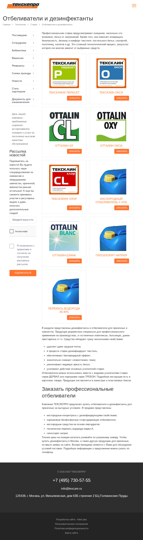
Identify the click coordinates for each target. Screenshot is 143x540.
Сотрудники (19, 42)
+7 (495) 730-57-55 (71, 480)
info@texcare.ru (71, 488)
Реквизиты (18, 65)
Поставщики (19, 35)
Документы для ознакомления (21, 101)
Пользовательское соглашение (71, 524)
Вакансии (17, 58)
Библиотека (19, 50)
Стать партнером (18, 90)
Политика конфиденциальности (71, 528)
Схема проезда (21, 73)
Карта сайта (71, 533)
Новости (17, 80)
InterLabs (82, 519)
